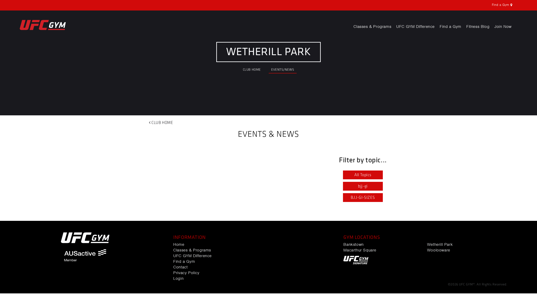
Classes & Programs (372, 26)
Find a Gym (450, 26)
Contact (180, 267)
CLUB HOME (252, 70)
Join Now (503, 26)
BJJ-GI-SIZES (363, 197)
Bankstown (353, 244)
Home (178, 244)
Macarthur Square (359, 250)
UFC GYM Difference (415, 26)
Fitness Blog (477, 26)
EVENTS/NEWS (282, 70)
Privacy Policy (186, 273)
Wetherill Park (440, 244)
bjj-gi (363, 186)
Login (178, 278)
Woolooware (438, 250)
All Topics (362, 174)
